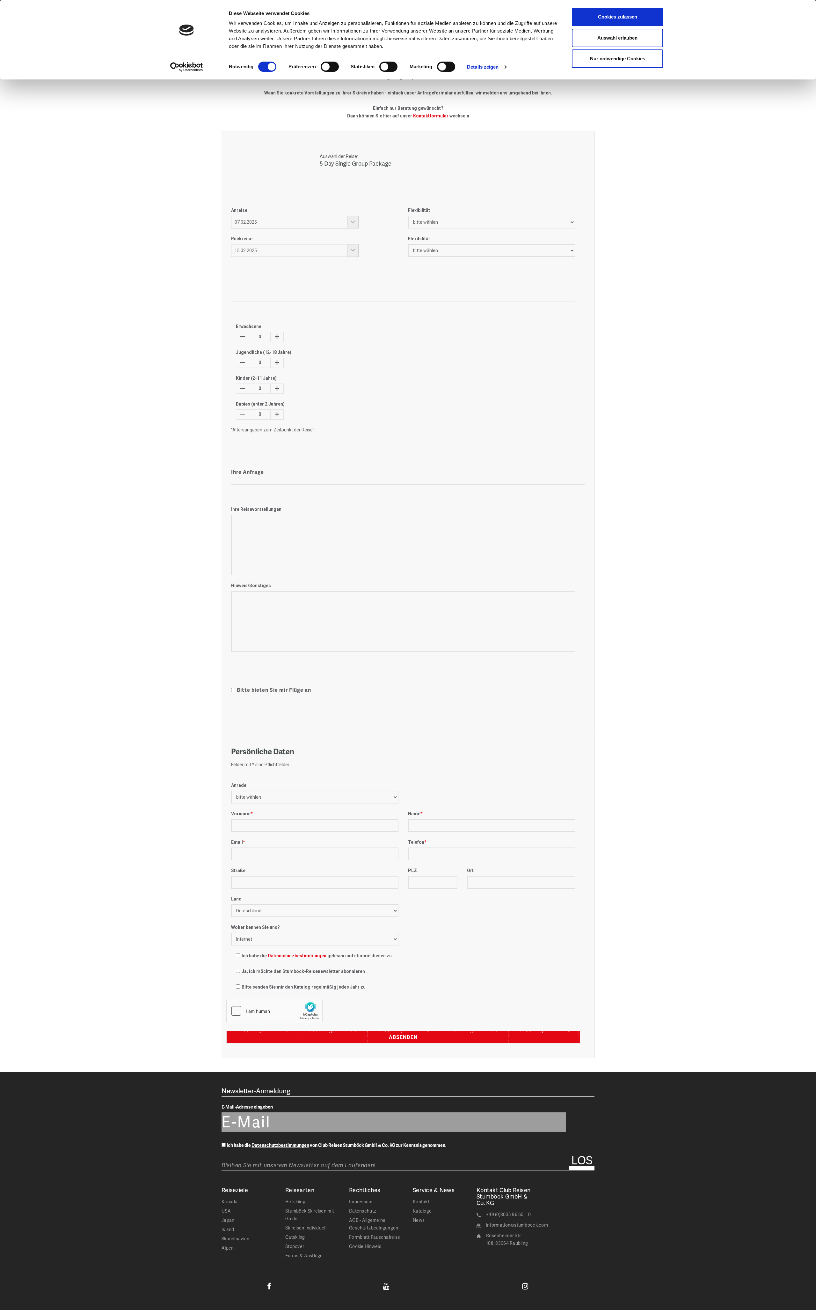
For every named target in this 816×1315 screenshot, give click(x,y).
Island (228, 1229)
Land (236, 898)
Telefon (417, 842)
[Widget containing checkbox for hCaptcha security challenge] (274, 1011)
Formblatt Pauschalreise (374, 1237)
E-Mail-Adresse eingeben (247, 1107)
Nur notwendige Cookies (617, 58)
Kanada (230, 1202)
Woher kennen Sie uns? (255, 927)
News (419, 1220)
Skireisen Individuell (305, 1228)
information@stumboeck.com (517, 1225)
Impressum (361, 1202)
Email (238, 842)
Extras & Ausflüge (304, 1255)
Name (415, 813)
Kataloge (422, 1211)
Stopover (294, 1246)
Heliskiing (295, 1202)
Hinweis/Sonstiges (251, 585)
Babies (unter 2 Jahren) (260, 404)
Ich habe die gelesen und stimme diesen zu (317, 955)
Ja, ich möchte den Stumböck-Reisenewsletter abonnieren (303, 971)
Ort (470, 870)
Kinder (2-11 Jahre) (256, 378)
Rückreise (241, 238)
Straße (238, 870)
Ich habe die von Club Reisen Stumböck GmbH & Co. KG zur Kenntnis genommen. (337, 1145)
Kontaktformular (430, 115)
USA (226, 1211)
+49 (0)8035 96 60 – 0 (508, 1214)
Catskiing (295, 1237)
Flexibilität (419, 210)
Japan (228, 1220)
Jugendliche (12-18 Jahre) (263, 352)
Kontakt (421, 1202)
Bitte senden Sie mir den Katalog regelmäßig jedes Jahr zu (304, 987)
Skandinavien (235, 1239)
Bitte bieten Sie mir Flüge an (274, 690)
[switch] (330, 67)
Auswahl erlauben (617, 38)
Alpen (228, 1248)
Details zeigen (483, 67)
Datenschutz (362, 1211)
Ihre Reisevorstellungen (256, 509)
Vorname (242, 813)
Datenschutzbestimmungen (297, 955)
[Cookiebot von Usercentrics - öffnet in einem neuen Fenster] (187, 67)
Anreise (239, 210)
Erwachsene (248, 326)
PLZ (412, 870)
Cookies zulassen (617, 16)
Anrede (238, 785)
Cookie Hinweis (365, 1246)
